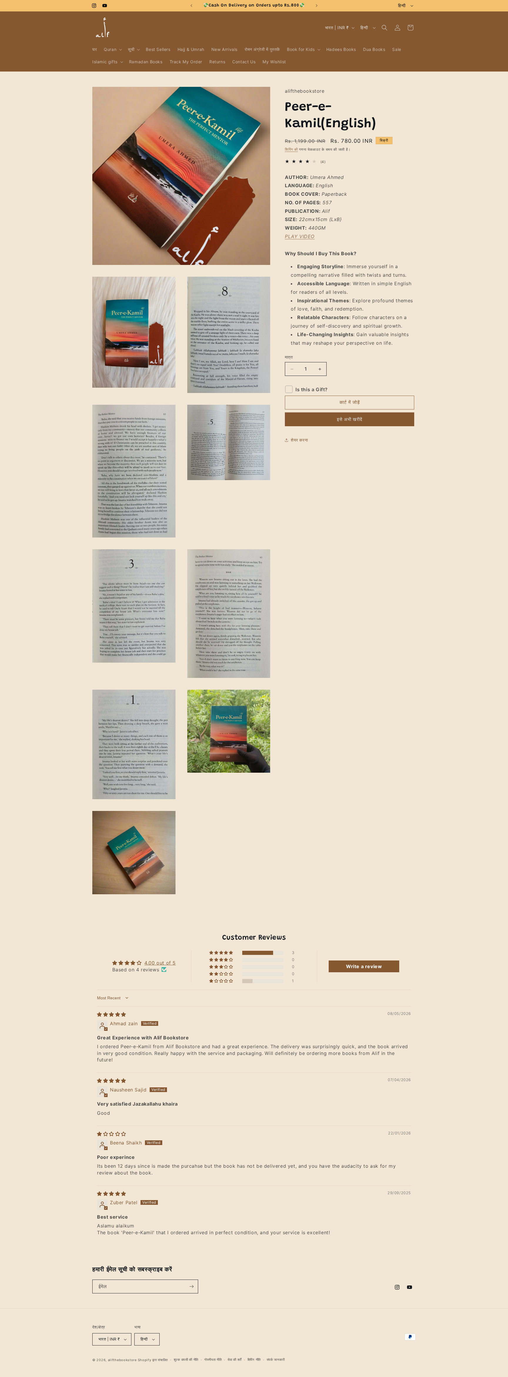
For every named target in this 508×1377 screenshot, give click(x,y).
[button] (112, 49)
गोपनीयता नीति (213, 1360)
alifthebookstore (122, 1360)
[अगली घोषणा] (316, 5)
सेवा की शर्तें (235, 1360)
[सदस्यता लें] (191, 1286)
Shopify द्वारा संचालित (153, 1360)
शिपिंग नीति (254, 1360)
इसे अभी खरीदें (349, 419)
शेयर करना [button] (299, 440)
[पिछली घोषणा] (191, 5)
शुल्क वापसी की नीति (186, 1360)
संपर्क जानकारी (276, 1360)
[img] (111, 1014)
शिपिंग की (291, 149)
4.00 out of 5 (160, 963)
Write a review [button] (364, 966)
